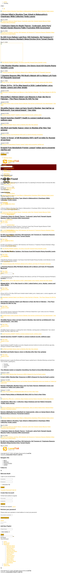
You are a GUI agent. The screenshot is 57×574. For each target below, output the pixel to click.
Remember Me (6, 484)
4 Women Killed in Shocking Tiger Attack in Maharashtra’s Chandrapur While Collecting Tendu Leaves (24, 15)
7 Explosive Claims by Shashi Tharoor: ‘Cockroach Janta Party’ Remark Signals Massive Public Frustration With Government (26, 27)
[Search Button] (13, 536)
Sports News (10, 558)
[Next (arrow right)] (2, 523)
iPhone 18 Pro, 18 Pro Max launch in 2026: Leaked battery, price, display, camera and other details (27, 86)
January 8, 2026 (5, 289)
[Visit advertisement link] (12, 61)
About (5, 460)
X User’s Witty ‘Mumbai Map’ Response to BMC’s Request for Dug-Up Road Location (27, 377)
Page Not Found (8, 175)
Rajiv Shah (5, 203)
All (4, 8)
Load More (3, 154)
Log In (14, 506)
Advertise (6, 462)
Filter (2, 6)
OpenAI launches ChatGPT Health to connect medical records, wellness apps (25, 336)
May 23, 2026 (4, 204)
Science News (10, 557)
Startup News (7, 184)
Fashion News (7, 171)
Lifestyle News (11, 225)
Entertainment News (9, 168)
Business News (11, 193)
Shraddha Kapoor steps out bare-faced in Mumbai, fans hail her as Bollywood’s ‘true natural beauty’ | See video (27, 109)
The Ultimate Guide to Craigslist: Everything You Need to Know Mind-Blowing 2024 (27, 370)
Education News (11, 204)
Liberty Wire (7, 565)
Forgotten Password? (6, 490)
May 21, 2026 (4, 240)
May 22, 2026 (4, 222)
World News (10, 562)
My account (7, 543)
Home (2, 175)
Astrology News (8, 157)
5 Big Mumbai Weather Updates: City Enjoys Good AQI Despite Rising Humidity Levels (28, 251)
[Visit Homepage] (11, 163)
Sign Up (14, 490)
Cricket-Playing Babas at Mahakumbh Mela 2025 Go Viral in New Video (23, 394)
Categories (6, 544)
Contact (5, 465)
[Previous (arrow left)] (1, 523)
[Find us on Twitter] (1, 470)
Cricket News (10, 548)
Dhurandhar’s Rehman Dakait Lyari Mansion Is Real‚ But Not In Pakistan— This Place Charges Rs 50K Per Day (26, 98)
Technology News (11, 561)
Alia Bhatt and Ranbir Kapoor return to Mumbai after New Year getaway (23, 352)
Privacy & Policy (8, 463)
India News (9, 219)
